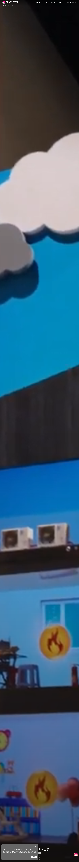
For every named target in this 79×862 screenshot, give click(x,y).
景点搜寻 (13, 5)
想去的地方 (53, 2)
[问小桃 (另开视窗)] (76, 854)
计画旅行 (61, 2)
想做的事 (45, 2)
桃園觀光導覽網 (10, 2)
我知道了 (34, 856)
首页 (3, 5)
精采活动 (38, 2)
